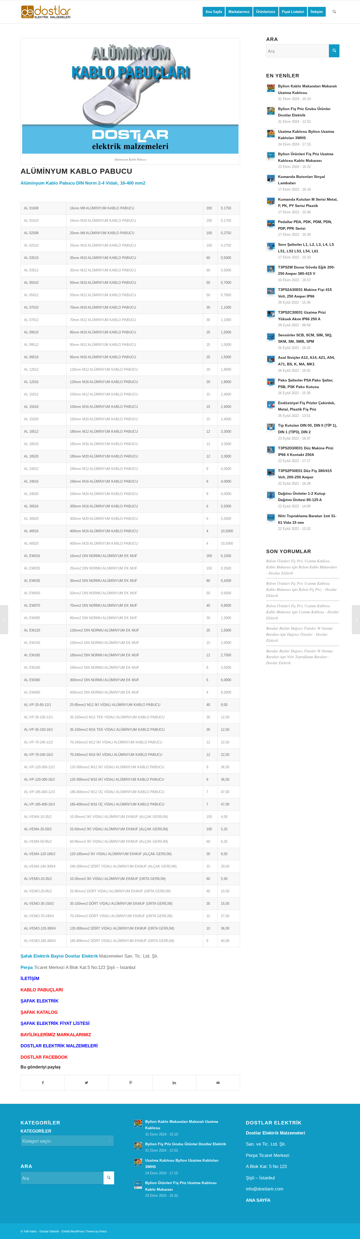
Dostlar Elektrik (49, 1231)
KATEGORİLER (36, 1131)
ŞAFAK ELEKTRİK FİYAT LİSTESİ (55, 1023)
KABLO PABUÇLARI (42, 989)
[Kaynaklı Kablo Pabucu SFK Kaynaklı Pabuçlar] (4, 619)
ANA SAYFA (258, 1200)
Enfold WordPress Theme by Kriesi (84, 1231)
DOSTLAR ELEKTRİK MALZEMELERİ (59, 1045)
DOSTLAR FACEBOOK (44, 1057)
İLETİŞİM (30, 978)
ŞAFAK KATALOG (39, 1012)
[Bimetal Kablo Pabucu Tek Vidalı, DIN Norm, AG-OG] (356, 619)
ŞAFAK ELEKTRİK (40, 1001)
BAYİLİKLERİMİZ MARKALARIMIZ (56, 1034)
